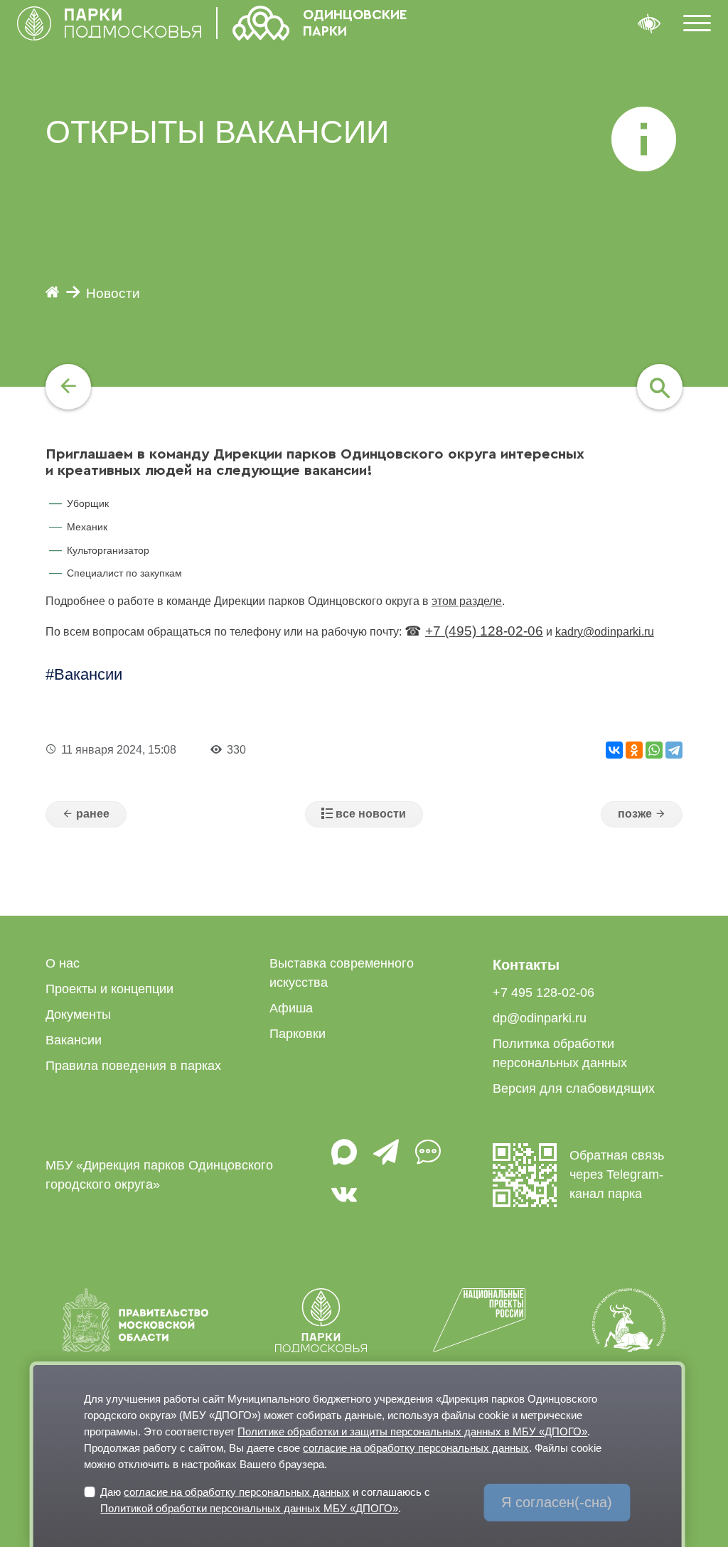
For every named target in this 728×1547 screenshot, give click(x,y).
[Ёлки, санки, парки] (86, 814)
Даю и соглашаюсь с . (265, 1500)
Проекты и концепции (109, 989)
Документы (78, 1014)
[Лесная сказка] (641, 814)
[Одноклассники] (634, 750)
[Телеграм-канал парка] (386, 1159)
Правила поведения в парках (133, 1066)
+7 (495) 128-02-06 (484, 630)
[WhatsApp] (654, 750)
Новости (113, 293)
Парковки (297, 1034)
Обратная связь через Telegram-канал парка (616, 1174)
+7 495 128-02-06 (543, 992)
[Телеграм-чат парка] (428, 1159)
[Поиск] (659, 387)
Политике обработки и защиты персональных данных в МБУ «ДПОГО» (412, 1431)
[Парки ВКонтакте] (344, 1201)
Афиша (291, 1008)
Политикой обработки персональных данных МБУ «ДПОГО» (249, 1508)
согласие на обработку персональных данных (416, 1448)
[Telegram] (673, 750)
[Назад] (68, 387)
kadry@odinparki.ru (604, 632)
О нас (63, 963)
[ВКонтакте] (614, 750)
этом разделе (467, 601)
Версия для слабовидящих (574, 1088)
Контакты (526, 965)
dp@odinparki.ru (540, 1018)
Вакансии (88, 674)
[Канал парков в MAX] (344, 1159)
